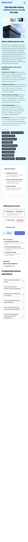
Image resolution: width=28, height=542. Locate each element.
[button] (6, 20)
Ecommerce (6, 132)
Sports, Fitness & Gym (8, 158)
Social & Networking (8, 155)
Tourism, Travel (20, 158)
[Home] (7, 3)
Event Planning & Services (9, 139)
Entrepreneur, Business (8, 136)
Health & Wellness (7, 142)
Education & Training (17, 132)
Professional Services (8, 152)
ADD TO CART (20, 233)
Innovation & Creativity (9, 149)
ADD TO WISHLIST (9, 233)
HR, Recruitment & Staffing (9, 145)
